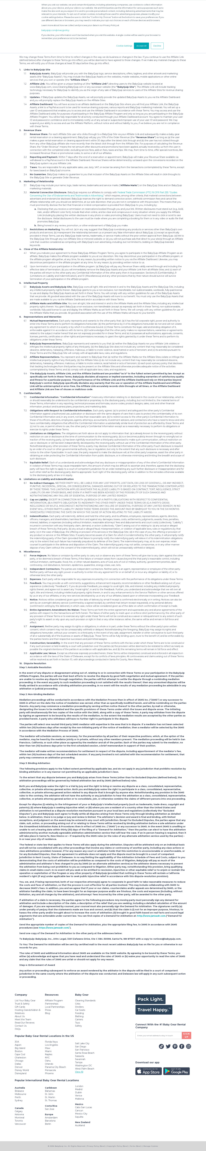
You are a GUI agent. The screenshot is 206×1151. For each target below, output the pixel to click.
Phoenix (49, 1073)
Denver (19, 1067)
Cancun (79, 1110)
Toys (77, 1022)
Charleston (20, 1057)
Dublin (78, 1092)
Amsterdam (51, 1117)
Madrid (78, 1089)
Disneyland (20, 1073)
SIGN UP (186, 1035)
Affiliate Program (54, 1000)
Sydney (19, 1100)
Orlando (49, 1064)
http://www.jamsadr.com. (151, 916)
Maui (47, 1048)
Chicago (19, 1060)
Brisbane (19, 1091)
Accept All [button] (141, 46)
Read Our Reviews (24, 1022)
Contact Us (21, 1025)
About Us (20, 1016)
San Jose (49, 1109)
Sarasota (79, 1056)
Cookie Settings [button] (124, 46)
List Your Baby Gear (25, 1000)
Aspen (18, 1045)
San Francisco (82, 1049)
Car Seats (80, 1010)
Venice (78, 1095)
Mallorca (79, 1098)
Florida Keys (51, 1041)
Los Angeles (51, 1045)
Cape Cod (20, 1054)
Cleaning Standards (85, 1000)
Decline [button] (157, 46)
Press (48, 1010)
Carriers (79, 1019)
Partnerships (51, 1003)
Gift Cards (20, 1007)
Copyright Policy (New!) (117, 1146)
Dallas (18, 1064)
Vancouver (20, 1124)
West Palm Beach (84, 1068)
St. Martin (50, 1097)
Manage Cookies (150, 1146)
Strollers (79, 1007)
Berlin (48, 1124)
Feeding (79, 1013)
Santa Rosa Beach (84, 1053)
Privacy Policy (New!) (96, 1146)
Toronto (19, 1120)
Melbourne (20, 1094)
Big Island (20, 1048)
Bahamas (50, 1091)
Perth (18, 1097)
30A (17, 1041)
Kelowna (19, 1114)
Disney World (22, 1070)
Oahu (48, 1060)
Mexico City (81, 1113)
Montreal (19, 1117)
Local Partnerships (54, 1007)
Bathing (79, 1016)
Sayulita (79, 1116)
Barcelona (50, 1120)
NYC (47, 1057)
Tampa (78, 1062)
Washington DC (83, 1065)
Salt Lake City (82, 1043)
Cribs (77, 1003)
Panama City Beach (55, 1067)
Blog (47, 1013)
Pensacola (50, 1070)
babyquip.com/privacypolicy (55, 30)
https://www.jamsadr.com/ (54, 927)
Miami (48, 1051)
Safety (78, 1025)
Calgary (19, 1111)
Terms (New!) (136, 1146)
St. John (49, 1094)
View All (79, 1072)
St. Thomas (51, 1100)
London (79, 1086)
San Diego (80, 1046)
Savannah (80, 1059)
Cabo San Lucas (83, 1107)
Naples (48, 1054)
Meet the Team (23, 1019)
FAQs (18, 1029)
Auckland (80, 1125)
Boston (18, 1051)
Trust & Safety (22, 1003)
